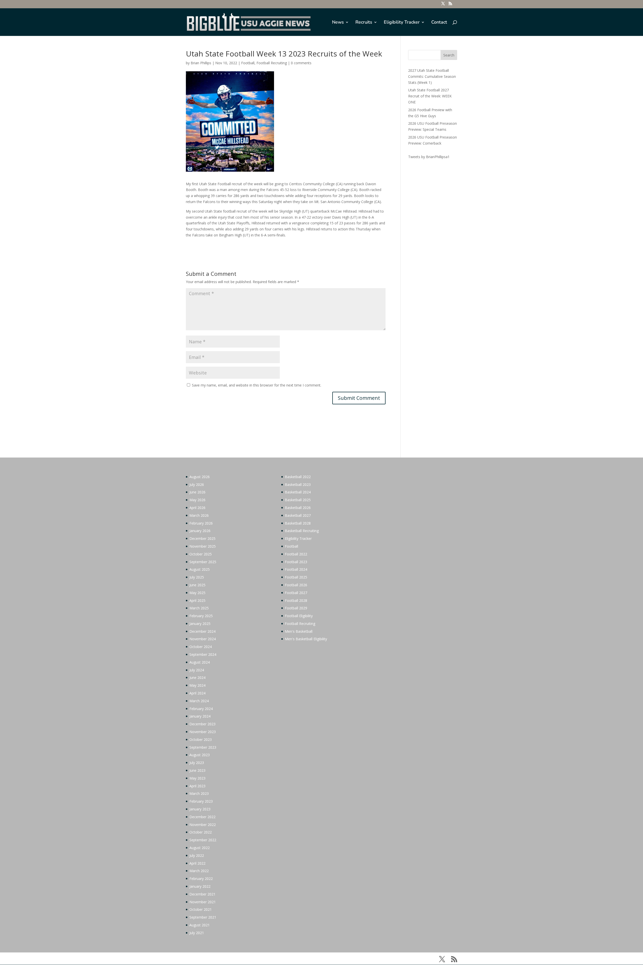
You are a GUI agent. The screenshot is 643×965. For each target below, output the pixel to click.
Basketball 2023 (298, 484)
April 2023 (197, 786)
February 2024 (201, 708)
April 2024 (197, 693)
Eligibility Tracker (402, 22)
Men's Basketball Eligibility (306, 638)
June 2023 (197, 770)
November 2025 (202, 546)
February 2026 (201, 523)
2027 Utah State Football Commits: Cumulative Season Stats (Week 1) (432, 76)
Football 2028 (296, 600)
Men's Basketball (298, 631)
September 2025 (202, 561)
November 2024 (202, 638)
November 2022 (202, 824)
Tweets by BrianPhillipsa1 (429, 156)
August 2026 (199, 476)
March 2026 (199, 515)
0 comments (301, 62)
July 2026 (196, 484)
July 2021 (196, 932)
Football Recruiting (271, 62)
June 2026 (197, 492)
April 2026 (197, 507)
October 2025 (200, 554)
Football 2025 (296, 577)
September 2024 (202, 654)
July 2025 (196, 577)
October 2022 (200, 832)
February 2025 (201, 615)
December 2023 (202, 724)
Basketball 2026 (298, 507)
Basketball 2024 (298, 492)
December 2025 (202, 538)
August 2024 (199, 662)
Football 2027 (296, 592)
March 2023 (199, 793)
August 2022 (199, 847)
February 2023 (201, 801)
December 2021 (202, 894)
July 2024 (196, 670)
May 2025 (197, 592)
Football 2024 (296, 569)
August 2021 (199, 925)
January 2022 (199, 886)
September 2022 (202, 840)
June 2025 (197, 585)
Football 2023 (296, 561)
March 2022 (199, 870)
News (338, 22)
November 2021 (202, 901)
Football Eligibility (299, 615)
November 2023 (202, 731)
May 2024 (197, 685)
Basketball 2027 (298, 515)
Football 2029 (296, 608)
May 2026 (197, 499)
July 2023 (196, 762)
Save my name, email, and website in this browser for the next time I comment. (256, 385)
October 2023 (200, 739)
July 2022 (196, 855)
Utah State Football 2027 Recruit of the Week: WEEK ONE (430, 96)
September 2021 (202, 917)
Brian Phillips (201, 62)
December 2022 (202, 816)
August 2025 (199, 569)
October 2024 (200, 646)
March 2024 (199, 700)
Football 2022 (296, 554)
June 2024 (197, 677)
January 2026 (199, 530)
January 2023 (199, 809)
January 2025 (199, 623)
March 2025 (199, 608)
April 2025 (197, 600)
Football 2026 (296, 585)
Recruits (363, 22)
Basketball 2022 (298, 476)
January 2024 (199, 716)
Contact (439, 22)
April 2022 (197, 863)
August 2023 (199, 754)
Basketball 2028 (298, 523)
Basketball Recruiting (302, 530)
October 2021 (200, 909)
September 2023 (202, 747)
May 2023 (197, 778)
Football (247, 62)
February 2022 (201, 878)
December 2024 (202, 631)
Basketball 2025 (298, 499)
